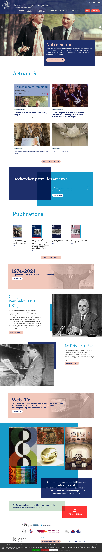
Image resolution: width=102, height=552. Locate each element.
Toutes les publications (50, 257)
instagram (94, 2)
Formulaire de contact (50, 541)
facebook (89, 2)
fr (87, 2)
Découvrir (16, 278)
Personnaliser (53, 550)
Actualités (63, 10)
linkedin (96, 2)
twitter (91, 2)
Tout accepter (36, 550)
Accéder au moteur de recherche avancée (62, 190)
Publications (53, 10)
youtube (99, 2)
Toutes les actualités (50, 161)
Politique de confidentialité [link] (64, 550)
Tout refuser (45, 550)
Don (87, 11)
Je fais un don (75, 514)
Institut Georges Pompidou (31, 4)
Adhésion (95, 11)
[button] (100, 27)
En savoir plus (15, 332)
